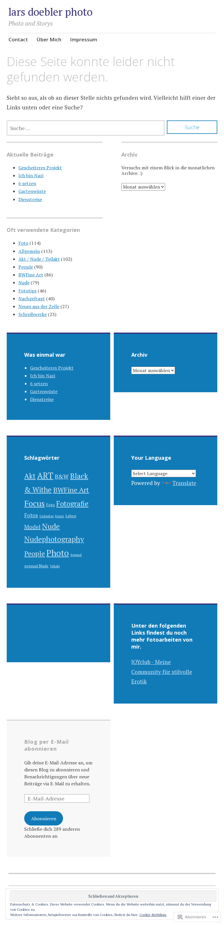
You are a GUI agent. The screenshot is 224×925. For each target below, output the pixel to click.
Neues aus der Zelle (38, 306)
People (25, 267)
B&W (62, 476)
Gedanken (46, 516)
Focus (34, 503)
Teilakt (55, 566)
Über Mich (49, 39)
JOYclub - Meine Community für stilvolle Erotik (161, 671)
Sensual (76, 555)
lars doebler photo (50, 12)
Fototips (27, 290)
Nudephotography (54, 539)
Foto (23, 243)
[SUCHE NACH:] (85, 128)
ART (45, 475)
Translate (184, 483)
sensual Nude (36, 566)
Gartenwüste (32, 191)
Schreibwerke (32, 314)
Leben (70, 516)
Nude (23, 282)
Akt (30, 476)
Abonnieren (43, 818)
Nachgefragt (31, 298)
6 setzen (27, 183)
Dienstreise (30, 199)
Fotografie (72, 503)
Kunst (59, 516)
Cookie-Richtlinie (153, 914)
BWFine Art (30, 274)
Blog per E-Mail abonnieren (46, 745)
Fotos (31, 515)
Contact (18, 39)
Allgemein (29, 251)
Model (32, 527)
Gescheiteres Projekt (40, 167)
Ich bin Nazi (30, 175)
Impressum (83, 39)
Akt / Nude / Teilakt (39, 259)
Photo (57, 552)
